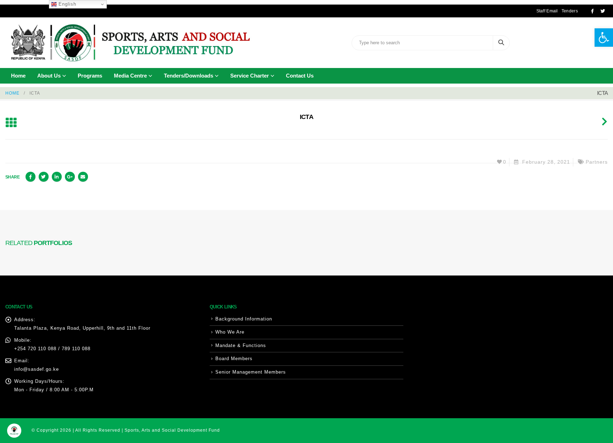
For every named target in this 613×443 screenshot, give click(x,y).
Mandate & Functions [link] (240, 345)
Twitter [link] (44, 177)
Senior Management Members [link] (250, 372)
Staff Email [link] (547, 10)
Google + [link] (70, 177)
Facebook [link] (30, 177)
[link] (604, 37)
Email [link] (83, 177)
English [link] (66, 4)
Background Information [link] (243, 319)
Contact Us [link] (300, 76)
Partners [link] (597, 162)
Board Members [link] (234, 358)
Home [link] (18, 76)
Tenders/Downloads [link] (188, 76)
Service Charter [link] (249, 76)
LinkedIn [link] (57, 177)
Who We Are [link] (229, 332)
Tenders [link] (570, 10)
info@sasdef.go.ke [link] (36, 369)
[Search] (501, 43)
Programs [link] (90, 76)
